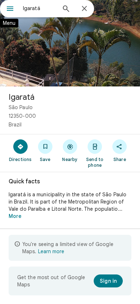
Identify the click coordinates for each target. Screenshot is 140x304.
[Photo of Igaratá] (70, 43)
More (15, 216)
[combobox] (39, 8)
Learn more (51, 251)
